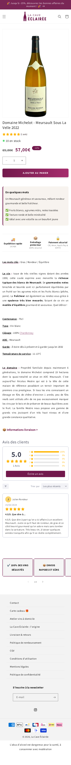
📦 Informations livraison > (20, 430)
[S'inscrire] (54, 697)
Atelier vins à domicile (22, 618)
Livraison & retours (20, 634)
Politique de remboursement (25, 642)
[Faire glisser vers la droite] (42, 581)
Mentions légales (19, 666)
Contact (14, 602)
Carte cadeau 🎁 (19, 610)
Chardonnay (26, 332)
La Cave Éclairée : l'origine (25, 626)
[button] (4, 16)
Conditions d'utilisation (23, 658)
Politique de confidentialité (25, 674)
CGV (12, 650)
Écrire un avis (35, 474)
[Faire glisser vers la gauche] (28, 581)
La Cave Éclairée (40, 736)
